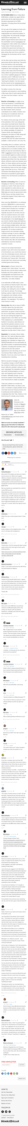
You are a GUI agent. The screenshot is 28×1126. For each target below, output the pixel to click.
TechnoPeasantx (6, 471)
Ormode (3, 758)
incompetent (19, 42)
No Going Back (19, 435)
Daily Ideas (17, 412)
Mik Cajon (4, 603)
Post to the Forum (6, 1100)
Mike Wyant (6, 680)
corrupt (5, 743)
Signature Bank (9, 136)
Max (24, 233)
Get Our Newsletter (7, 1092)
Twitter (23, 289)
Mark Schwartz (5, 815)
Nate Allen (4, 543)
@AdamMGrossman (7, 416)
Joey (4, 693)
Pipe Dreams (8, 435)
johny (3, 909)
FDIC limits (4, 192)
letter (18, 101)
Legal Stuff (3, 1117)
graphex (3, 791)
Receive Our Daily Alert (8, 1095)
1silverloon (4, 514)
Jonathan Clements (8, 625)
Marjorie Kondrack (6, 564)
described (8, 369)
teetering (4, 340)
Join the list (21, 427)
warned (16, 75)
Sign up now (5, 424)
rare (2, 324)
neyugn (3, 526)
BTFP (2, 485)
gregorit (5, 728)
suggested (9, 153)
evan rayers (4, 856)
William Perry (5, 577)
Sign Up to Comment (7, 1098)
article (5, 35)
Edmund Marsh (5, 1020)
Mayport (23, 404)
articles (8, 418)
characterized (19, 83)
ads (2, 344)
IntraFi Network (19, 219)
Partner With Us (10, 1117)
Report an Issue (5, 1103)
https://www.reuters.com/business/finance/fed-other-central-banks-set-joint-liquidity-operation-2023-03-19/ (13, 553)
